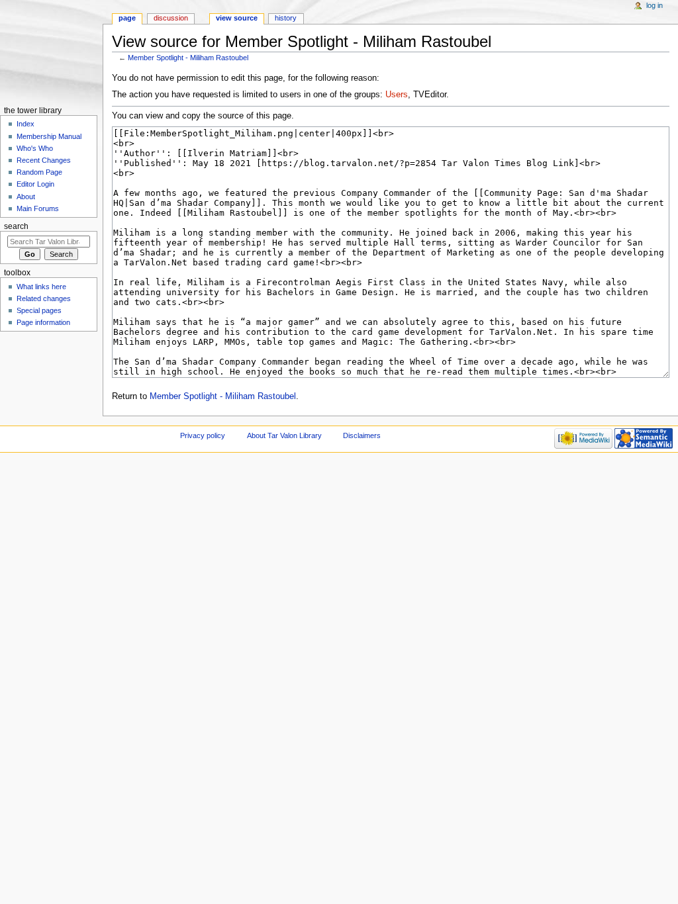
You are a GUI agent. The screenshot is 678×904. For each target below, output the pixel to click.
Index (25, 124)
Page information (43, 322)
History (286, 18)
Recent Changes (44, 160)
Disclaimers (362, 435)
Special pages (39, 310)
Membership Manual (49, 136)
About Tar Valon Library (284, 435)
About (26, 197)
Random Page (39, 172)
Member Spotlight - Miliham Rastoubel (188, 58)
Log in (654, 5)
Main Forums (38, 208)
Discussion (171, 18)
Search (16, 226)
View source (237, 18)
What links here (41, 287)
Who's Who (35, 148)
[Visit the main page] (51, 51)
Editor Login (35, 184)
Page (127, 18)
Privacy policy (202, 435)
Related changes (44, 298)
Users (396, 94)
